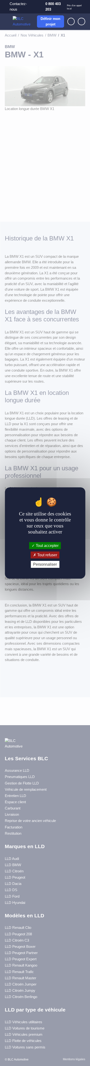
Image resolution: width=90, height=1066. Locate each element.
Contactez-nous (18, 6)
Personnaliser (45, 564)
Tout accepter (47, 545)
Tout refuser (46, 555)
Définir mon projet (50, 21)
